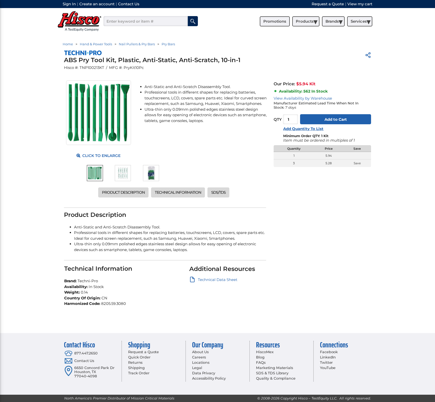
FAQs (260, 362)
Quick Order (139, 357)
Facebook (329, 352)
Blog (260, 357)
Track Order (138, 373)
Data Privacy (203, 373)
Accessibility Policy (209, 378)
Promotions (274, 21)
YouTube (328, 368)
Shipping (136, 368)
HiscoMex (265, 352)
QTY (278, 119)
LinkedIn (328, 357)
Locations (200, 362)
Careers (199, 357)
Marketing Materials (274, 368)
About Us (200, 352)
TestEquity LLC (324, 398)
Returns (135, 362)
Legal (197, 368)
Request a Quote (143, 352)
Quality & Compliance (275, 378)
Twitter (326, 362)
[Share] (368, 56)
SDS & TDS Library (272, 373)
